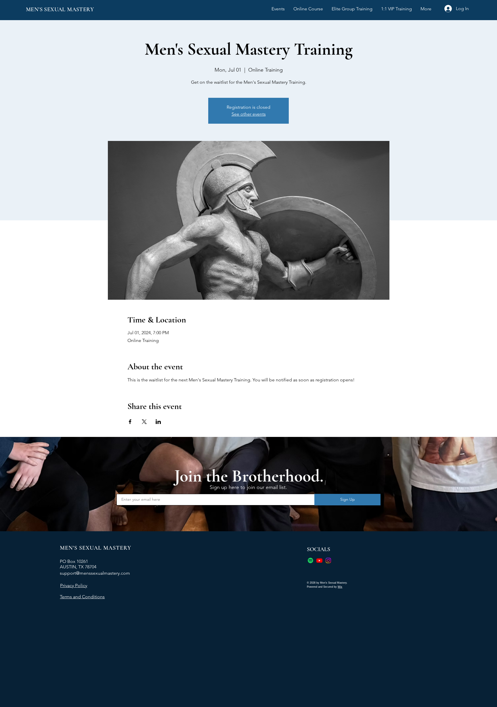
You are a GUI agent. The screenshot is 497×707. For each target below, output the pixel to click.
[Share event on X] (144, 421)
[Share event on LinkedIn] (158, 421)
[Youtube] (319, 560)
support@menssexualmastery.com (95, 573)
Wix (340, 586)
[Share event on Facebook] (130, 421)
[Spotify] (310, 560)
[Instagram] (328, 560)
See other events (249, 114)
